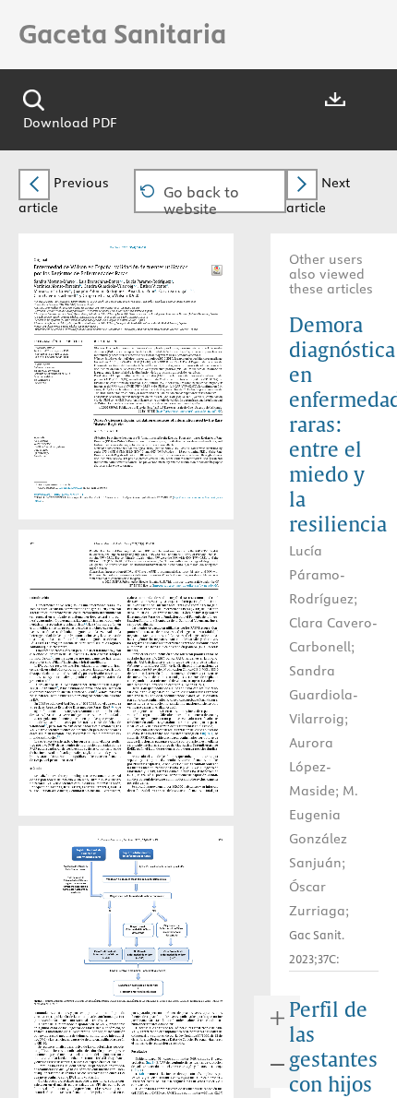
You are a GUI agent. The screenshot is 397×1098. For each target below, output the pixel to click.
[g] (157, 289)
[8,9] (97, 691)
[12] (46, 725)
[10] (114, 706)
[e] (72, 289)
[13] (59, 736)
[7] (58, 687)
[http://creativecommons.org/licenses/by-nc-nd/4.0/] (196, 410)
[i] (196, 289)
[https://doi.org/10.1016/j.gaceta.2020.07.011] (57, 492)
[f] (127, 289)
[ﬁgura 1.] (208, 733)
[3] (78, 639)
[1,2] (87, 623)
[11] (56, 713)
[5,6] (50, 680)
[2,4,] (53, 657)
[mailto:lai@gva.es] (76, 485)
